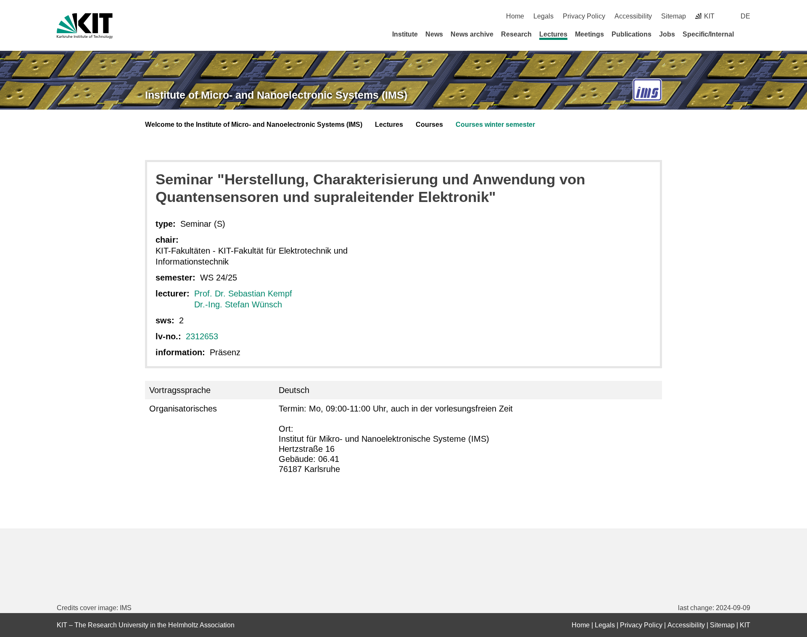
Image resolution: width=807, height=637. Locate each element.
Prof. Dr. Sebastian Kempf (243, 293)
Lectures (553, 34)
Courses (429, 124)
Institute (405, 34)
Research (516, 34)
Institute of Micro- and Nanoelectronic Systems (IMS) (276, 95)
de (745, 16)
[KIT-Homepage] (85, 26)
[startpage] (747, 34)
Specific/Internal (708, 34)
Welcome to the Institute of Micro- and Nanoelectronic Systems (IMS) (253, 124)
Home (515, 16)
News (434, 34)
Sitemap (673, 16)
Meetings (589, 34)
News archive (472, 34)
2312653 (202, 336)
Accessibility (633, 16)
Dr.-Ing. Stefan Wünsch (238, 304)
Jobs (667, 34)
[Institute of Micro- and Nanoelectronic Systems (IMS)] (647, 90)
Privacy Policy (584, 16)
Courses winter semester (495, 124)
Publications (631, 34)
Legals (543, 16)
